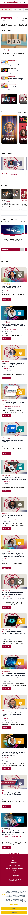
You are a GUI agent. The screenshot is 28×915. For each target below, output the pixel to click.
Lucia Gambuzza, (7, 406)
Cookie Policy (24, 901)
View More (24, 18)
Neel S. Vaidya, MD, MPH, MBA (17, 519)
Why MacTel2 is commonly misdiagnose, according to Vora (8, 25)
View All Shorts (22, 112)
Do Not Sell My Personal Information (14, 868)
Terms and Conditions (14, 865)
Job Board (14, 870)
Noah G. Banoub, (7, 329)
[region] (14, 900)
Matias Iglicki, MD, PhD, (8, 290)
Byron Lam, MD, (7, 836)
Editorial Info (14, 862)
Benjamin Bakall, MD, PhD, (17, 836)
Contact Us (14, 867)
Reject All (14, 908)
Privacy (14, 860)
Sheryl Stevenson (18, 290)
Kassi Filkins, (6, 519)
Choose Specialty (12, 6)
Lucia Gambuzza (15, 329)
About (14, 857)
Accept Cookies (14, 912)
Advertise (14, 859)
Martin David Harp (7, 443)
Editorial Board (14, 864)
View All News (13, 853)
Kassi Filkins (6, 757)
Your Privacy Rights (14, 904)
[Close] (26, 887)
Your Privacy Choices (14, 872)
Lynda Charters (6, 368)
